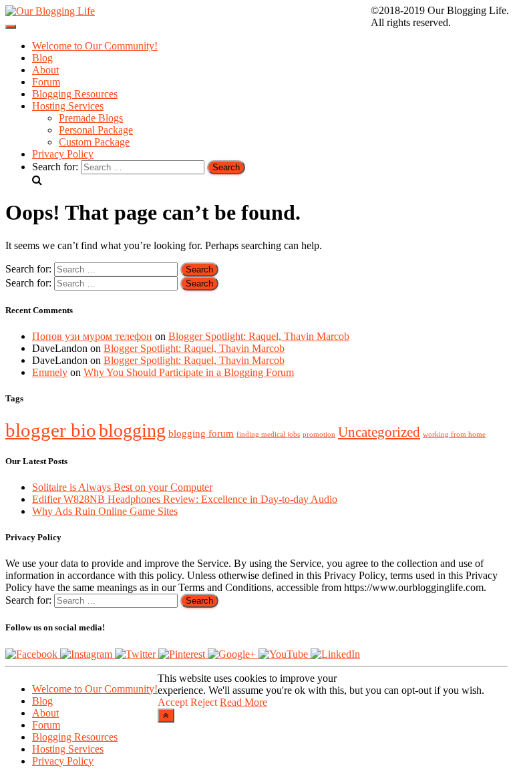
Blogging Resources (75, 94)
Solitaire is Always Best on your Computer (122, 487)
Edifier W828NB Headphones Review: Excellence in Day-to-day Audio (184, 499)
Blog (42, 57)
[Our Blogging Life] (50, 11)
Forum (46, 81)
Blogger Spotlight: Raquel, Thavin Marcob (258, 336)
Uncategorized (379, 432)
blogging (132, 430)
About (45, 69)
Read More (243, 702)
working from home (454, 434)
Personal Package (96, 130)
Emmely (49, 372)
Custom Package (94, 142)
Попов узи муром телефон (92, 336)
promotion (319, 434)
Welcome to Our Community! (95, 45)
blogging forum (201, 433)
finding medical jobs (268, 434)
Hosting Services (68, 106)
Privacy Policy (63, 154)
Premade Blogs (91, 118)
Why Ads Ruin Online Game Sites (105, 511)
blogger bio (50, 430)
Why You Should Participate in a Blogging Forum (188, 372)
